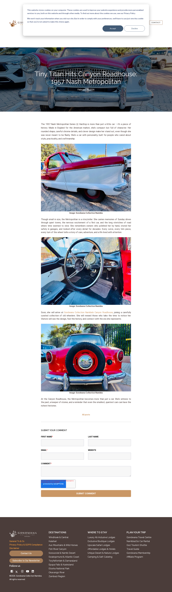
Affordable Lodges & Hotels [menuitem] (101, 549)
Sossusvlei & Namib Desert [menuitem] (62, 553)
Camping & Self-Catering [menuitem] (100, 557)
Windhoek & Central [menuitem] (58, 537)
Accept (113, 28)
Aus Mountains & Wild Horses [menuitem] (63, 545)
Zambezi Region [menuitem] (57, 576)
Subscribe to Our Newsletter (26, 560)
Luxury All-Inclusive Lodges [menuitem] (101, 537)
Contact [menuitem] (155, 23)
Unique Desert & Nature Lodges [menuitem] (103, 553)
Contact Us (26, 553)
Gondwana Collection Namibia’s (79, 312)
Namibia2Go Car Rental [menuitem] (138, 541)
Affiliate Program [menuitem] (135, 557)
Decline (134, 28)
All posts (86, 415)
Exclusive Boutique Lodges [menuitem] (101, 541)
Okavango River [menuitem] (56, 572)
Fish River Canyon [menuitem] (57, 549)
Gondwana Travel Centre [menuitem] (139, 537)
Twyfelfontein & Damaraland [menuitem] (63, 561)
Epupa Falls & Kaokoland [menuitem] (61, 564)
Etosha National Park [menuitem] (59, 568)
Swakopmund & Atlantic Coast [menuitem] (64, 557)
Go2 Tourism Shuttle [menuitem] (137, 545)
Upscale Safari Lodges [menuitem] (99, 545)
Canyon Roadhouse (104, 312)
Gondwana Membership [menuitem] (138, 553)
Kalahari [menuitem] (53, 541)
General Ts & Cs (16, 541)
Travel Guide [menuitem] (133, 549)
